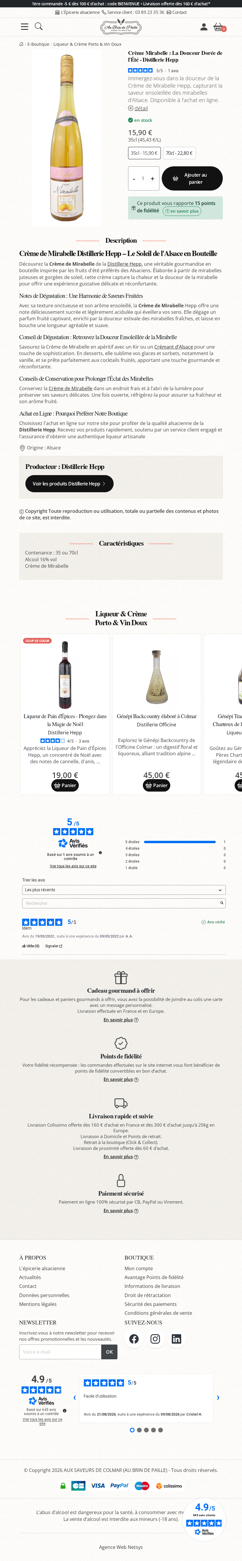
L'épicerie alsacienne (42, 1268)
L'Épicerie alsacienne (80, 12)
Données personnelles (44, 1295)
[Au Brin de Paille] (21, 44)
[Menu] (24, 26)
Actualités (30, 1277)
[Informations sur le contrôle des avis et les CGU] (100, 852)
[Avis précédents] (74, 1398)
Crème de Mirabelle (70, 388)
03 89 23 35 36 (135, 12)
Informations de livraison (152, 1286)
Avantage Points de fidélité (154, 1277)
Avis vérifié (216, 922)
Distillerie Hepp (124, 264)
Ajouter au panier (195, 178)
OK (109, 1352)
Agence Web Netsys (121, 1547)
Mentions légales (38, 1304)
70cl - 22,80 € (179, 153)
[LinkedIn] (176, 1338)
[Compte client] (204, 27)
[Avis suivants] (218, 1398)
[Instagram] (155, 1338)
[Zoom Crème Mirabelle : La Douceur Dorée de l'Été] (66, 138)
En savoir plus (118, 1019)
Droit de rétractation (148, 1295)
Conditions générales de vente (158, 1313)
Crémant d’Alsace (173, 347)
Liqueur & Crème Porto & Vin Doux (87, 44)
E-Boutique (38, 44)
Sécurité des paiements (151, 1304)
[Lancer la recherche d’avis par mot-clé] (222, 903)
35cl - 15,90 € (144, 153)
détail (141, 108)
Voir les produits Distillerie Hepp (66, 483)
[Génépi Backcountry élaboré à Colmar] (157, 674)
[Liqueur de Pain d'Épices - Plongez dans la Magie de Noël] (65, 674)
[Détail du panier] (218, 26)
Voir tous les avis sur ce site (73, 866)
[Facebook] (134, 1338)
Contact (179, 12)
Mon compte (139, 1268)
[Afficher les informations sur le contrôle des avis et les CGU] (64, 1410)
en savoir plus (185, 211)
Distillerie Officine (156, 724)
